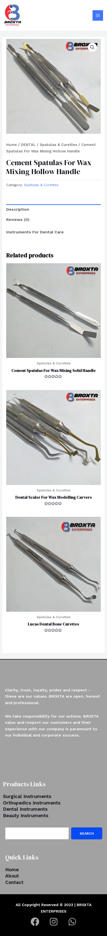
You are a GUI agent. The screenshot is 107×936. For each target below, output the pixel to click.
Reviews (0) (17, 219)
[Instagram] (53, 921)
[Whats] (72, 921)
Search (87, 833)
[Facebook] (35, 921)
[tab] (53, 209)
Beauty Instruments (25, 815)
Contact (14, 882)
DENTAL (28, 144)
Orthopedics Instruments (31, 803)
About (12, 876)
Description (17, 209)
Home (11, 144)
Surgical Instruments (27, 796)
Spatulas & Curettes (58, 144)
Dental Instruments (25, 809)
